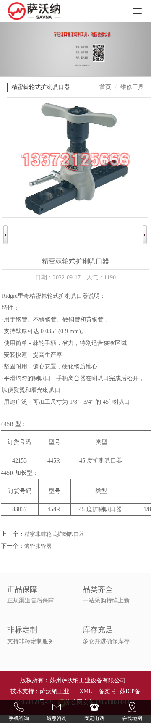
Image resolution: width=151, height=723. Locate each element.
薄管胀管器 (38, 546)
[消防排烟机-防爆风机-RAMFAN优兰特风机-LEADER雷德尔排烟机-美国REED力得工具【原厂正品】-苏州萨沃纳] (34, 10)
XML (85, 691)
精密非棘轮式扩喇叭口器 (54, 534)
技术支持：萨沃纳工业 (39, 691)
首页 (105, 87)
